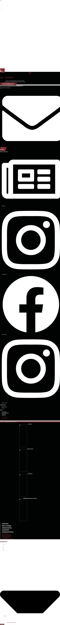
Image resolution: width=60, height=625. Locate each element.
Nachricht (1, 619)
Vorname (1, 544)
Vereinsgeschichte (7, 532)
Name (1, 546)
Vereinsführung (7, 527)
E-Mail (1, 548)
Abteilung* (1, 552)
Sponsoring (5, 529)
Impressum (3, 415)
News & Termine (6, 525)
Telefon (1, 550)
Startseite (5, 523)
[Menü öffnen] (30, 15)
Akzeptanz (1, 621)
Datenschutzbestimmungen (11, 622)
